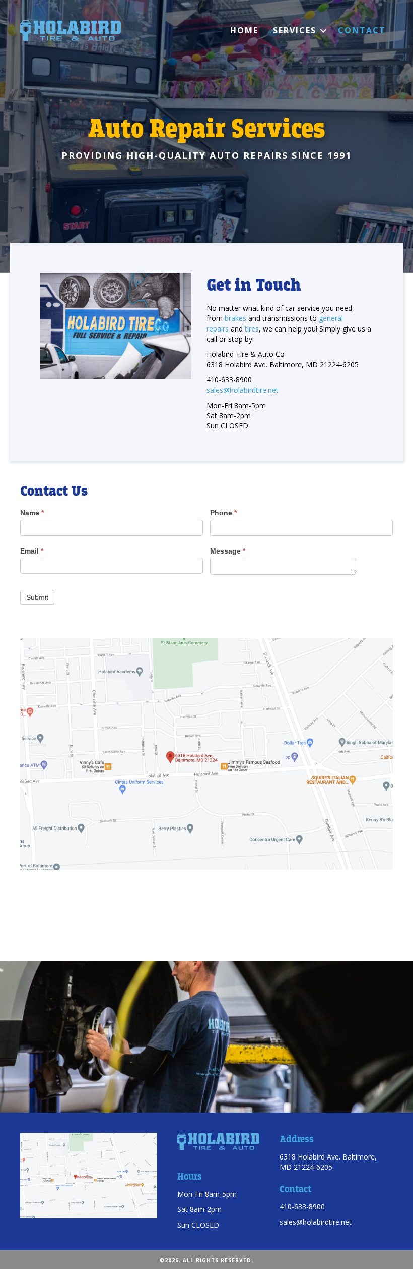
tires (252, 329)
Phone (223, 513)
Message (227, 551)
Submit (37, 597)
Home (244, 30)
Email (31, 551)
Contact (362, 30)
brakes (235, 318)
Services (294, 30)
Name (32, 513)
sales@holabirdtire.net (242, 390)
